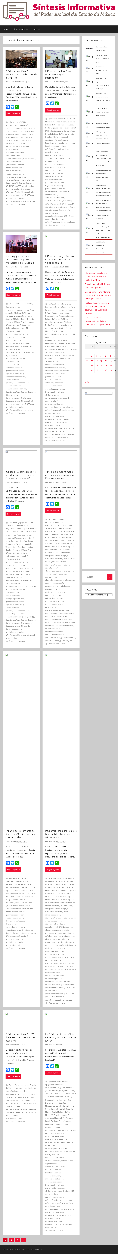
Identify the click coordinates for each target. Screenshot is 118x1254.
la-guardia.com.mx (53, 881)
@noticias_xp (67, 201)
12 (97, 361)
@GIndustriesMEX (52, 1088)
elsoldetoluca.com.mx (15, 153)
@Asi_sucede (26, 189)
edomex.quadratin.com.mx (56, 574)
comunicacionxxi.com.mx (16, 389)
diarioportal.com (12, 1103)
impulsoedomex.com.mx (55, 368)
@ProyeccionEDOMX (17, 122)
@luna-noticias (66, 1088)
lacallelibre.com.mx (13, 171)
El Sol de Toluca (68, 131)
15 (111, 361)
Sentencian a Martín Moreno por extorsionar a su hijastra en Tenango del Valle (98, 295)
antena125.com (27, 352)
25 (92, 370)
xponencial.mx (61, 143)
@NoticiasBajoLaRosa (54, 173)
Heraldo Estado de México (56, 134)
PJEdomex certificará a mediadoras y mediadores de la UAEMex (21, 74)
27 (101, 370)
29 (111, 370)
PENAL (26, 526)
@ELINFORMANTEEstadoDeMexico (20, 186)
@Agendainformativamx (18, 878)
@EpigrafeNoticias (13, 307)
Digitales (9, 134)
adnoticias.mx (64, 939)
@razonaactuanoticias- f (55, 416)
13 (101, 361)
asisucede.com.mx (13, 162)
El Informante (26, 137)
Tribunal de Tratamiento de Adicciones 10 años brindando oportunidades (21, 834)
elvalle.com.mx (29, 159)
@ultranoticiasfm (12, 125)
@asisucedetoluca (58, 146)
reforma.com (50, 1142)
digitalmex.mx (11, 355)
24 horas (64, 891)
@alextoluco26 (12, 150)
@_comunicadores (53, 969)
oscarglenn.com (52, 942)
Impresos (24, 131)
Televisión (15, 541)
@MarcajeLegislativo (53, 979)
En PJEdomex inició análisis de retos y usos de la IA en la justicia (60, 1037)
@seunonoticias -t (65, 371)
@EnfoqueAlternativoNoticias (18, 146)
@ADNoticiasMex (65, 927)
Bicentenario (27, 304)
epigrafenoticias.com (14, 310)
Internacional (64, 325)
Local (31, 131)
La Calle (23, 553)
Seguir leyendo (13, 113)
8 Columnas (57, 137)
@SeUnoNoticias (12, 325)
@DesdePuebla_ (52, 1200)
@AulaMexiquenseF (53, 204)
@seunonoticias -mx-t (54, 988)
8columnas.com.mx (53, 170)
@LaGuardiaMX (67, 881)
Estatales (68, 528)
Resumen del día (20, 29)
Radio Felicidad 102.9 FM (55, 537)
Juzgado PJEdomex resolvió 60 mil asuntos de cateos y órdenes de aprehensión (21, 475)
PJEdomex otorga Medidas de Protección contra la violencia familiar (59, 259)
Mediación (10, 128)
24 (87, 370)
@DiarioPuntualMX (52, 985)
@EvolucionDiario (13, 192)
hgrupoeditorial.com (14, 577)
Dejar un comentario (17, 204)
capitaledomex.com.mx (55, 963)
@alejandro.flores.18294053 (22, 140)
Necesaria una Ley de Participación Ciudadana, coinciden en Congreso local (97, 321)
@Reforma (63, 1139)
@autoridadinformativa (15, 198)
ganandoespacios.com (54, 183)
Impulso (48, 137)
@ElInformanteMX (13, 201)
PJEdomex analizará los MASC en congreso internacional (58, 74)
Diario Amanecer (65, 1121)
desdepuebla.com (52, 1176)
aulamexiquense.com (54, 176)
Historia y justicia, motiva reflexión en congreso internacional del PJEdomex (20, 259)
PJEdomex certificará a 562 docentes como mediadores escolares (20, 1037)
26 (97, 370)
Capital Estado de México (62, 1112)
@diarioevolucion (13, 189)
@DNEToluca (29, 195)
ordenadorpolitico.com (54, 198)
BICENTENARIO (15, 304)
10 (87, 361)
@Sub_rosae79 (12, 183)
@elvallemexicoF (66, 1200)
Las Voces (13, 523)
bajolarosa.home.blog (15, 174)
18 (92, 365)
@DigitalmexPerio (13, 392)
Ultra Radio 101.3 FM (64, 1106)
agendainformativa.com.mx (17, 881)
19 (97, 365)
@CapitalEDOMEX (52, 884)
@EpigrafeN (64, 1091)
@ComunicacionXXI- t (14, 395)
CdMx (63, 319)
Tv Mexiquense (19, 544)
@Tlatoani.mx (68, 878)
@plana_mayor (51, 438)
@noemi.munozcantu (57, 119)
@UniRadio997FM (66, 1191)
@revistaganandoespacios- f (57, 192)
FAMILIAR (52, 304)
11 (92, 361)
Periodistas (10, 143)
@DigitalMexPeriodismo (54, 924)
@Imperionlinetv (27, 192)
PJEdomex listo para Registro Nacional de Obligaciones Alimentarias (61, 834)
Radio (47, 128)
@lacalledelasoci (28, 201)
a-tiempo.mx (62, 616)
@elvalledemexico (26, 183)
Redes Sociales (19, 134)
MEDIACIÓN (24, 125)
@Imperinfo (25, 626)
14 (106, 361)
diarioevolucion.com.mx (15, 168)
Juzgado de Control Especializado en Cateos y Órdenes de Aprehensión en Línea (21, 532)
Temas (17, 128)
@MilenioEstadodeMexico (55, 525)
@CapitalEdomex (52, 966)
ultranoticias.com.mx (14, 159)
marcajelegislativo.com (15, 599)
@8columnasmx (17, 1097)
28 (106, 370)
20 (101, 365)
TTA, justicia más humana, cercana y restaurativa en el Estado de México (60, 475)
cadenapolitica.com (53, 180)
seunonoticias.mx (13, 156)
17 (87, 365)
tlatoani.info (70, 963)
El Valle (30, 134)
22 (111, 365)
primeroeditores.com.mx (15, 177)
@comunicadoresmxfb (15, 165)
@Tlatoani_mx (51, 936)
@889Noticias (27, 568)
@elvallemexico (51, 210)
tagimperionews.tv (13, 137)
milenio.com (29, 574)
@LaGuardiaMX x (55, 878)
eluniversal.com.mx (66, 355)
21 (106, 365)
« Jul (87, 382)
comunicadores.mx (27, 180)
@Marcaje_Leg (27, 410)
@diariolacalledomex (14, 195)
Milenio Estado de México (22, 547)
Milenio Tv (49, 1115)
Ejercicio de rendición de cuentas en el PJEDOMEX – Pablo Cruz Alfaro (97, 276)
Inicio (5, 29)
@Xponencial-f (51, 195)
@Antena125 (26, 398)
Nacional (19, 143)
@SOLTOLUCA (66, 982)
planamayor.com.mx (53, 377)
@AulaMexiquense (52, 222)
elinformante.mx (12, 180)
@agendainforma (13, 884)
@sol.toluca (69, 957)
